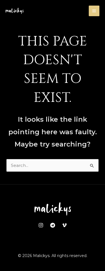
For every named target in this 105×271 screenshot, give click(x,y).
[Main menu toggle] (94, 11)
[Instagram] (40, 225)
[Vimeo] (64, 225)
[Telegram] (52, 225)
